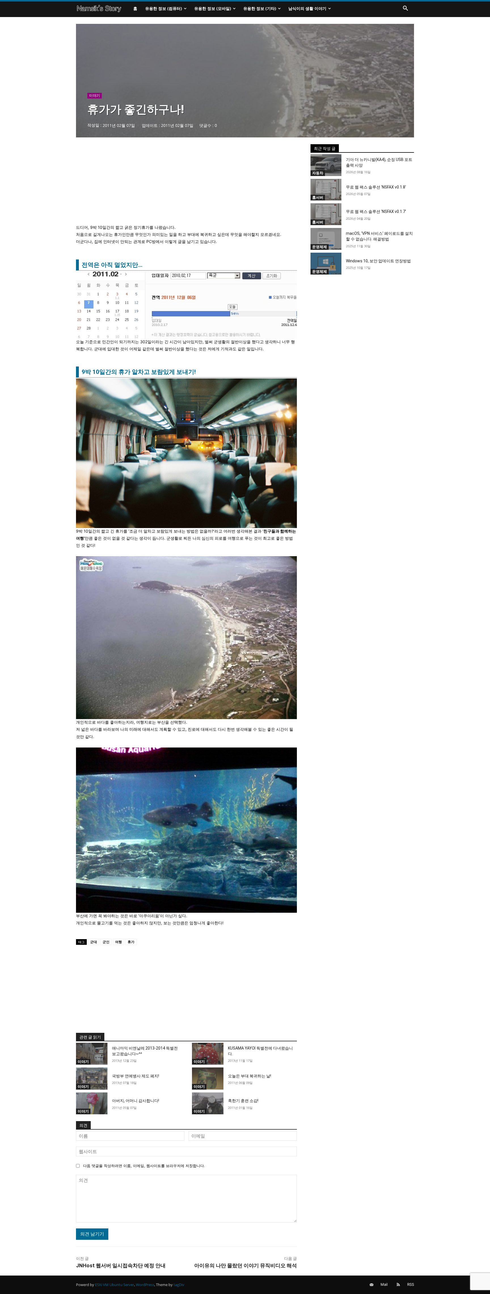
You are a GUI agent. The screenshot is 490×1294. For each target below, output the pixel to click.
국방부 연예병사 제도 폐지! (135, 1076)
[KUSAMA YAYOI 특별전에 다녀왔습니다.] (207, 1054)
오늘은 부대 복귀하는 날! (249, 1076)
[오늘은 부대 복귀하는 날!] (207, 1078)
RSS (410, 1284)
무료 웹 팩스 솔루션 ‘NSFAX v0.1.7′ (376, 211)
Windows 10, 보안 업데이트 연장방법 (378, 261)
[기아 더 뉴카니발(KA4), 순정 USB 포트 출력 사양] (326, 165)
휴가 (131, 941)
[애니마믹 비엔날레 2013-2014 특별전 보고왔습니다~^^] (91, 1054)
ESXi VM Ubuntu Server (114, 1284)
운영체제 (319, 246)
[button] (405, 8)
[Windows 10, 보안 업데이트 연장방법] (326, 264)
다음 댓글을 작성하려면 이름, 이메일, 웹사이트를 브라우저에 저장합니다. (144, 1165)
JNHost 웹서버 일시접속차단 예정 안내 (121, 1265)
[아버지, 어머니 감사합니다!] (91, 1103)
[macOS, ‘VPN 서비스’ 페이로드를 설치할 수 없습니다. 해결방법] (326, 239)
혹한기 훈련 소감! (243, 1100)
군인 (106, 941)
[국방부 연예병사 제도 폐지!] (91, 1078)
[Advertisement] (186, 184)
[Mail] (371, 1284)
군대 (93, 941)
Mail (384, 1284)
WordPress (145, 1284)
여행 (118, 941)
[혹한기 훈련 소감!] (207, 1103)
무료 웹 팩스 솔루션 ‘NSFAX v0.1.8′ (376, 187)
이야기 (94, 95)
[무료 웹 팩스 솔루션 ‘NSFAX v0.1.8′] (326, 190)
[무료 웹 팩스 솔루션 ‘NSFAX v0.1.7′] (326, 214)
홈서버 (317, 197)
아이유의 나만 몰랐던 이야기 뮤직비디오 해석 (245, 1265)
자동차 (317, 172)
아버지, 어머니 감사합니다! (135, 1100)
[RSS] (398, 1284)
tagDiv (179, 1284)
